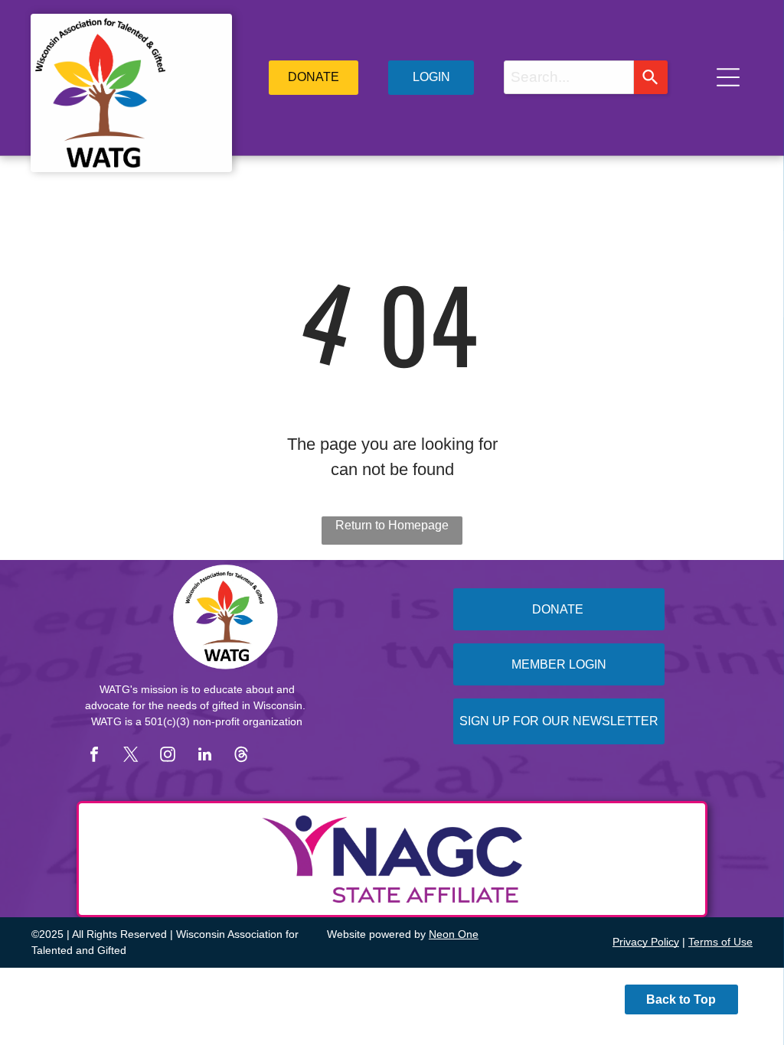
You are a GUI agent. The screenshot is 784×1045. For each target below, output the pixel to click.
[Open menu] (728, 77)
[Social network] (241, 756)
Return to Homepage (392, 525)
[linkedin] (204, 756)
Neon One (454, 934)
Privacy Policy (645, 942)
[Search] (651, 77)
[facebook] (94, 756)
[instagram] (167, 756)
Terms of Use (720, 942)
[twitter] (130, 756)
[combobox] (569, 77)
